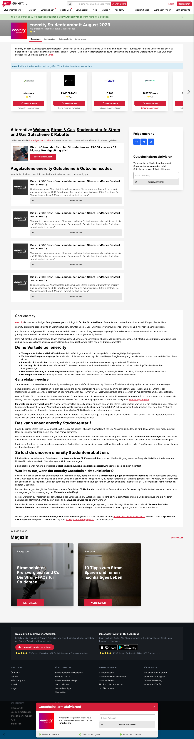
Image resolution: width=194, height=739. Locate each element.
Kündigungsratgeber (139, 399)
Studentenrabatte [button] (13, 9)
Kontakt (14, 684)
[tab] (35, 39)
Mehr (51, 54)
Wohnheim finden (162, 9)
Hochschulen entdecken (111, 684)
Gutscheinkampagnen (154, 676)
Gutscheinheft (47, 9)
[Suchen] (69, 4)
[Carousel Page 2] (97, 119)
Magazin (106, 9)
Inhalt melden (20, 531)
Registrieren (184, 3)
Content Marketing (153, 680)
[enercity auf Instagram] (144, 142)
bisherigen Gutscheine (40, 140)
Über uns (15, 672)
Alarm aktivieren (156, 182)
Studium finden (141, 9)
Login (171, 3)
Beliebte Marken (63, 676)
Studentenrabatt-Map (66, 680)
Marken (32, 9)
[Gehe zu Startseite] (12, 4)
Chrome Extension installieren (36, 647)
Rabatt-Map (65, 9)
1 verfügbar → (150, 108)
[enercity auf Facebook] (136, 142)
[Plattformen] (27, 4)
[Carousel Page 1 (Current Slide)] (39, 119)
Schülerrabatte (183, 9)
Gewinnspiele (82, 9)
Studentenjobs (106, 672)
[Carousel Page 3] (154, 119)
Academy (119, 9)
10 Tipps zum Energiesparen (80, 519)
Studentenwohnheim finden (112, 676)
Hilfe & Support (18, 680)
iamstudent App (63, 688)
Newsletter (60, 692)
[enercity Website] (151, 142)
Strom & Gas (63, 129)
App (95, 9)
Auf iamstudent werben (155, 672)
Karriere (14, 676)
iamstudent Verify (152, 684)
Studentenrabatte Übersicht (69, 672)
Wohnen (41, 129)
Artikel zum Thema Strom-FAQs (129, 516)
